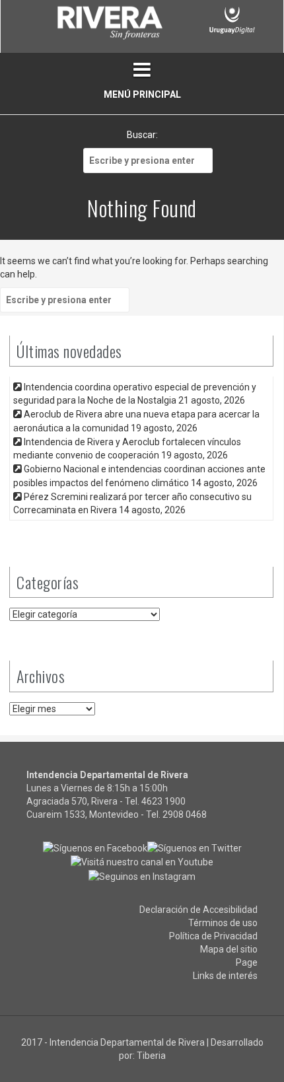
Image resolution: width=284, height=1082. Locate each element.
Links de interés (225, 975)
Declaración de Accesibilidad (198, 909)
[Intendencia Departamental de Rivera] (109, 25)
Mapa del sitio (229, 949)
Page (247, 962)
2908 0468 (184, 814)
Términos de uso (223, 923)
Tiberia (151, 1055)
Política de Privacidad (213, 936)
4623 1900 (163, 801)
